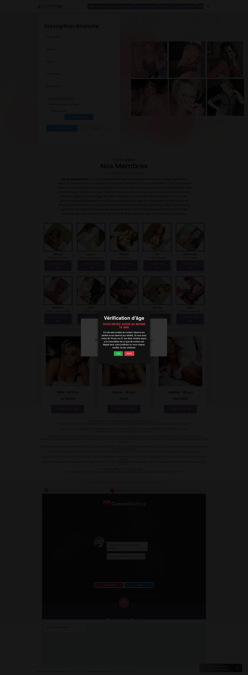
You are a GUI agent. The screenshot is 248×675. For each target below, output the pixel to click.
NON (129, 353)
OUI (118, 353)
